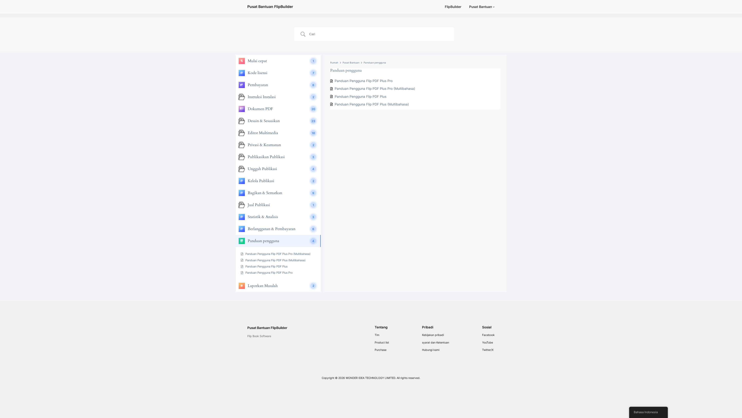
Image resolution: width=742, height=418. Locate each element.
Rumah (334, 62)
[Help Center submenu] (494, 7)
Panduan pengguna (375, 62)
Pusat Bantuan (480, 7)
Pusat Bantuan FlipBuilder (270, 6)
